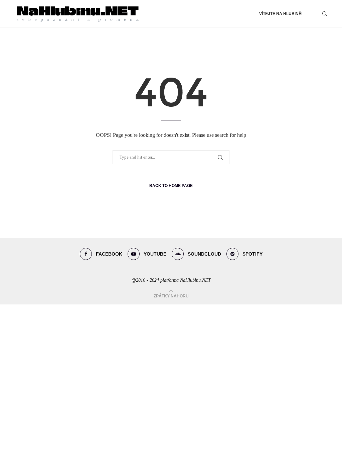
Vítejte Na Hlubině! (281, 13)
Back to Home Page (171, 185)
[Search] (324, 13)
